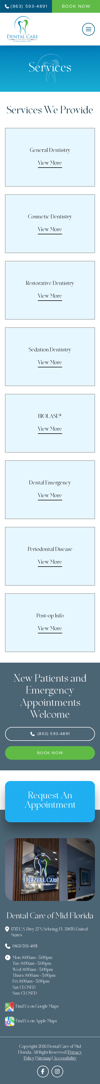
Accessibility (65, 1058)
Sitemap (44, 1058)
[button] (88, 29)
